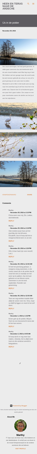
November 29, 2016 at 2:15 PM (20, 212)
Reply (11, 221)
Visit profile (20, 448)
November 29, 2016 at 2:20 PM (20, 248)
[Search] (28, 3)
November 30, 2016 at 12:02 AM (21, 264)
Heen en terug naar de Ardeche (12, 6)
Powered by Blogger (19, 406)
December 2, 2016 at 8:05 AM (20, 334)
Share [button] (29, 194)
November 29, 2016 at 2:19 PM (20, 228)
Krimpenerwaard (9, 194)
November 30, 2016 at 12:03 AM (21, 295)
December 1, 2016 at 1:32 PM (20, 316)
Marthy (20, 435)
